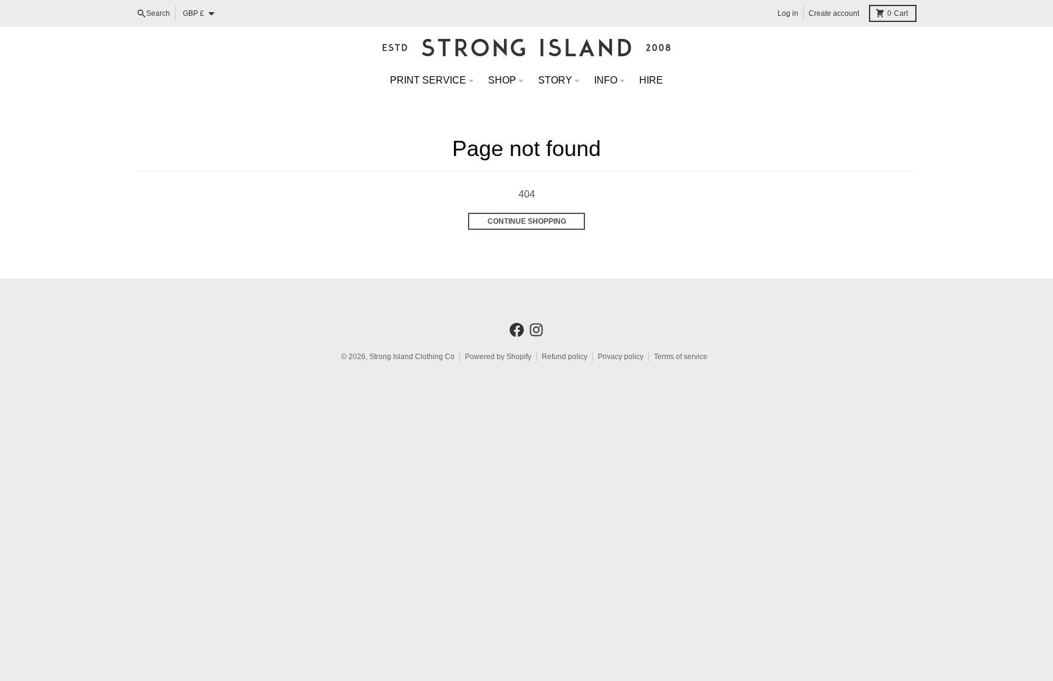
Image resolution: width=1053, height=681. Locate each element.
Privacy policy (621, 356)
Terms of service (680, 356)
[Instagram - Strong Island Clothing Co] (536, 330)
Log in (788, 13)
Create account (834, 13)
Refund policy (564, 356)
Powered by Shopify (498, 356)
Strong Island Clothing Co (412, 356)
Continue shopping (527, 221)
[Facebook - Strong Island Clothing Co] (516, 330)
